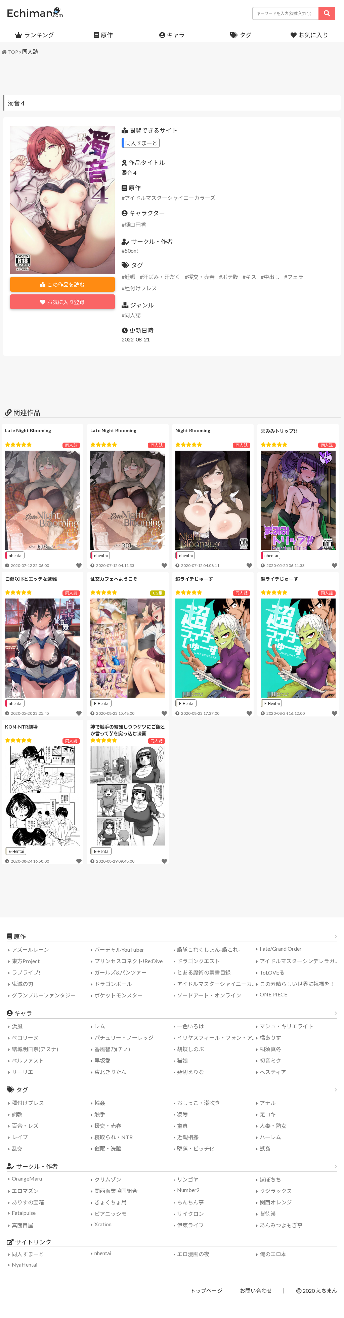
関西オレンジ (276, 1202)
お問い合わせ (256, 1290)
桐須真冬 (270, 1049)
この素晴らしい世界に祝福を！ (297, 984)
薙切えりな (190, 1072)
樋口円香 (135, 224)
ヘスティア (273, 1072)
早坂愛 (102, 1060)
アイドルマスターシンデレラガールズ (300, 961)
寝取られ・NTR (113, 1137)
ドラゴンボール (113, 984)
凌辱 (182, 1114)
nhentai (16, 555)
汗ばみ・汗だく (161, 277)
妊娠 (130, 277)
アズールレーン (30, 949)
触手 (99, 1114)
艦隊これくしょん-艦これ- (208, 949)
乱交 (17, 1148)
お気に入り (313, 35)
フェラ (295, 277)
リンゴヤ (188, 1179)
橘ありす (270, 1037)
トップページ (206, 1290)
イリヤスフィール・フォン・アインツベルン (217, 1037)
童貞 (182, 1125)
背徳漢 (268, 1213)
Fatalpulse (24, 1212)
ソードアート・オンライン (209, 995)
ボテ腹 (230, 277)
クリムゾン (107, 1179)
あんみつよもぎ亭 (281, 1225)
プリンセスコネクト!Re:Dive (128, 961)
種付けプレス (141, 288)
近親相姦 (188, 1137)
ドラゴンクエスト (198, 961)
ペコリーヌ (25, 1037)
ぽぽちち (270, 1179)
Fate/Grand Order (281, 948)
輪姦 (99, 1103)
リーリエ (22, 1072)
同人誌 (30, 51)
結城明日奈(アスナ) (35, 1049)
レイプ (20, 1137)
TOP (13, 52)
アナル (268, 1103)
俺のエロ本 (273, 1254)
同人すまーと (141, 143)
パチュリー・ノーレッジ (124, 1037)
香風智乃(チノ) (112, 1049)
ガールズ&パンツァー (120, 972)
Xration (103, 1224)
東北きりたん (110, 1072)
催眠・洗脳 (107, 1148)
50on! (131, 250)
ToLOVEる (272, 972)
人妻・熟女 (273, 1125)
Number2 (188, 1190)
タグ (246, 35)
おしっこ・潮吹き (198, 1103)
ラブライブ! (26, 972)
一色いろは (190, 1026)
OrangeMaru (27, 1178)
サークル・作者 (37, 1166)
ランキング (39, 35)
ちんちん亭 (190, 1202)
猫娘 (182, 1060)
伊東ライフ (190, 1225)
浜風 (17, 1026)
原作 (107, 35)
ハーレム (270, 1137)
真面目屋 (22, 1225)
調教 (17, 1114)
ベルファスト (28, 1060)
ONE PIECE (273, 994)
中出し (272, 277)
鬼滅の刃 (22, 984)
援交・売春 (201, 277)
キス (251, 277)
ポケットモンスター (118, 995)
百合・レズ (25, 1125)
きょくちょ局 (110, 1202)
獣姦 (265, 1148)
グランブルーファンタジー (44, 995)
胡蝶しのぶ (190, 1049)
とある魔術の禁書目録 (204, 972)
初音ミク (270, 1060)
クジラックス (276, 1191)
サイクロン (190, 1213)
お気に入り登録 (66, 302)
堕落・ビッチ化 (196, 1148)
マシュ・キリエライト (286, 1026)
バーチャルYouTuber (119, 949)
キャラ (176, 35)
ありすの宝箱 (28, 1202)
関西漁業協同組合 (115, 1191)
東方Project (26, 961)
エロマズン (25, 1191)
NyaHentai (24, 1264)
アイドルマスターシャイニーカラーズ (170, 198)
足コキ (268, 1114)
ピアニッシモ (110, 1213)
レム (99, 1026)
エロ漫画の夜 (193, 1254)
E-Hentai (102, 703)
